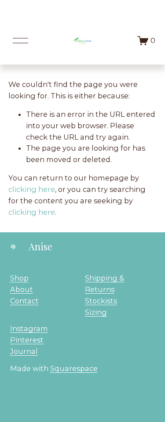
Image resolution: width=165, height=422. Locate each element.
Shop (19, 278)
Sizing (96, 312)
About (21, 289)
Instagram (29, 328)
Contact (24, 300)
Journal (24, 351)
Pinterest (27, 339)
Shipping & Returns (104, 284)
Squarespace (74, 368)
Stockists (101, 300)
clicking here (31, 189)
